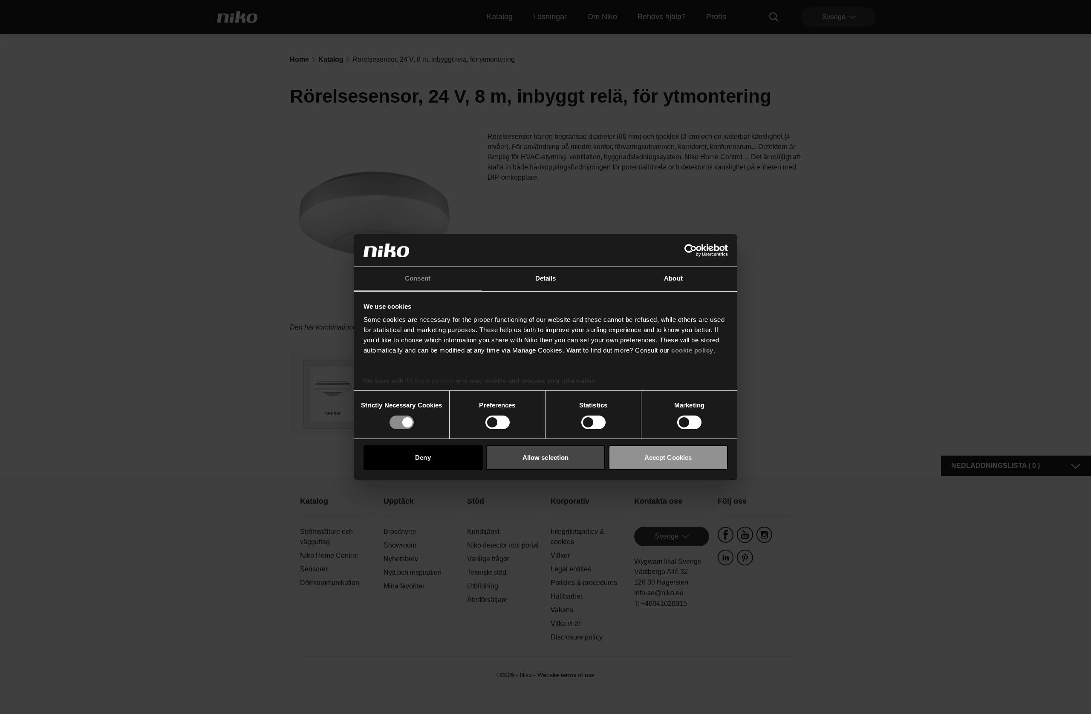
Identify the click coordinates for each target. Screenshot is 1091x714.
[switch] (497, 422)
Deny (422, 457)
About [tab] (673, 278)
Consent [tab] (417, 278)
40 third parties (429, 380)
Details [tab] (545, 278)
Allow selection (545, 457)
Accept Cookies (668, 457)
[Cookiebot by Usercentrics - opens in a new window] (690, 250)
